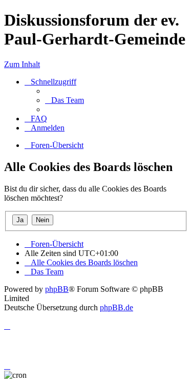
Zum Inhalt (22, 64)
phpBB (57, 289)
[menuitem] (64, 100)
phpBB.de (116, 307)
